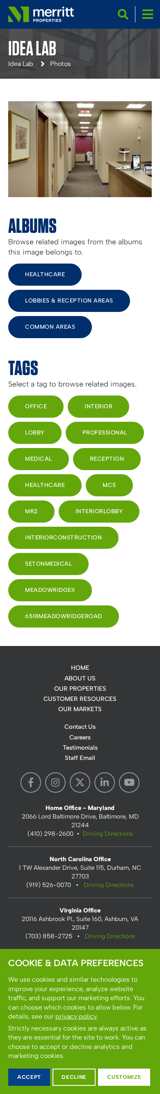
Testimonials (80, 747)
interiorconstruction (63, 537)
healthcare (45, 485)
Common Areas (50, 326)
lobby (35, 432)
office (36, 406)
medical (38, 458)
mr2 (31, 511)
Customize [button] (124, 1077)
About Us (80, 678)
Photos (60, 64)
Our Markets (80, 709)
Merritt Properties (41, 14)
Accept (29, 1077)
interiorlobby (99, 511)
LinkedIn (104, 782)
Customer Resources (80, 699)
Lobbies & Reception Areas (69, 300)
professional (104, 432)
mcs (109, 485)
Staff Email (80, 758)
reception (107, 458)
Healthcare (45, 274)
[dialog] (80, 1021)
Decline (74, 1077)
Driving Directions (108, 833)
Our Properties (80, 688)
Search (123, 14)
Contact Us (80, 726)
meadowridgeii (50, 590)
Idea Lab (20, 64)
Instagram (55, 782)
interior (98, 406)
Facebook (31, 782)
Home (80, 667)
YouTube (129, 782)
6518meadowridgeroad (63, 616)
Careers (80, 737)
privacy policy (76, 1016)
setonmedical (48, 563)
